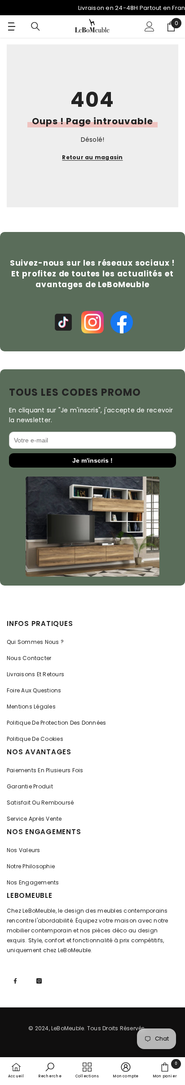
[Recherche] (35, 26)
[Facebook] (121, 322)
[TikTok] (63, 322)
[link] (49, 1070)
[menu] (9, 26)
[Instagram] (92, 322)
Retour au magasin (92, 157)
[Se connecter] (149, 26)
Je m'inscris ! (92, 460)
